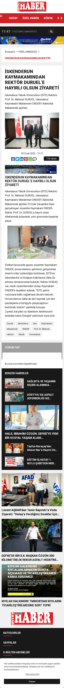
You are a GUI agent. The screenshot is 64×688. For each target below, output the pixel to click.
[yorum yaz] (34, 159)
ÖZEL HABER (30, 18)
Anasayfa (10, 51)
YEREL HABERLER (27, 51)
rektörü (10, 334)
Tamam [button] (32, 682)
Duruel (10, 323)
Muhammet (12, 329)
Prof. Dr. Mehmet (42, 329)
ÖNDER (25, 329)
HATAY (13, 18)
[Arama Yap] (51, 31)
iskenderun (23, 323)
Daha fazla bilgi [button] (32, 674)
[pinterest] (26, 159)
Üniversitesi (34, 334)
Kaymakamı (46, 323)
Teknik (21, 334)
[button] (61, 18)
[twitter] (17, 159)
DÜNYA (48, 18)
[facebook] (13, 159)
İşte (35, 323)
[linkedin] (22, 159)
